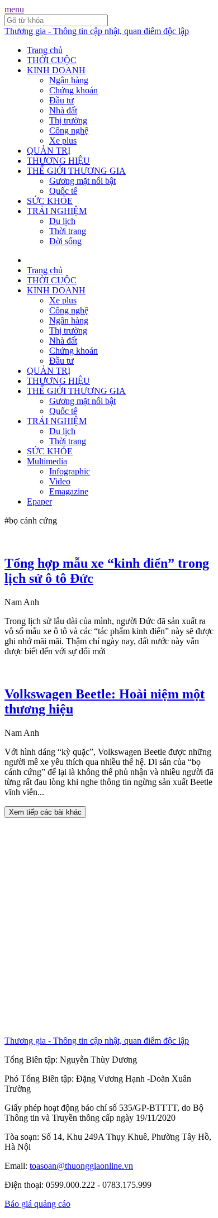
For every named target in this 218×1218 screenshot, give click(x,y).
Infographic (69, 471)
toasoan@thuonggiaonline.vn (81, 1166)
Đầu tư (61, 100)
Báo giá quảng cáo (37, 1204)
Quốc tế (63, 191)
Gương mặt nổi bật (82, 180)
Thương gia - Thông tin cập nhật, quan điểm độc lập (96, 31)
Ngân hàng (68, 80)
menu (14, 9)
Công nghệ (68, 130)
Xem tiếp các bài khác (45, 812)
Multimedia (47, 461)
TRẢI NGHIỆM (57, 211)
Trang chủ (45, 50)
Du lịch (62, 221)
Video (59, 481)
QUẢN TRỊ (48, 150)
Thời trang (67, 231)
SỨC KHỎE (50, 201)
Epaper (39, 501)
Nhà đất (63, 110)
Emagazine (68, 491)
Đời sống (65, 241)
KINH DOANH (56, 70)
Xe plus (63, 140)
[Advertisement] (109, 927)
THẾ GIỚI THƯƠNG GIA (76, 170)
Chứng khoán (73, 90)
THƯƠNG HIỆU (58, 160)
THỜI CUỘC (52, 60)
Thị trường (68, 120)
